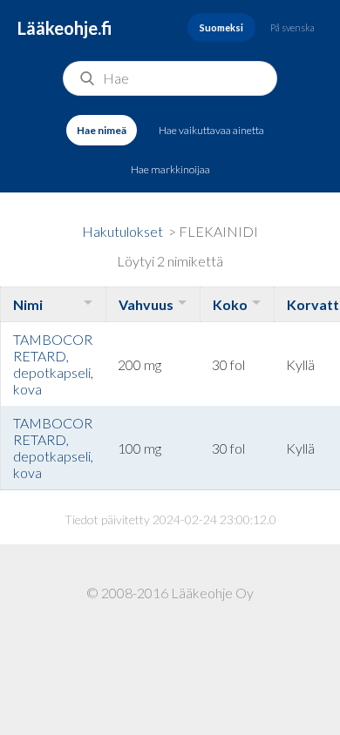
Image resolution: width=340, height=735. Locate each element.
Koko (230, 304)
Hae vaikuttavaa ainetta (211, 130)
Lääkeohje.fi (64, 27)
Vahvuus (146, 304)
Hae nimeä (101, 130)
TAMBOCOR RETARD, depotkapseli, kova (53, 364)
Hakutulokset (122, 231)
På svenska (292, 27)
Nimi (28, 304)
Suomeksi (221, 27)
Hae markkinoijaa (170, 169)
